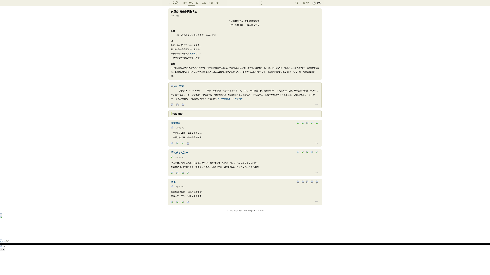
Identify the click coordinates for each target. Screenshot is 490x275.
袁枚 (177, 187)
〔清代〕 (182, 187)
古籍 (204, 3)
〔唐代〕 (182, 128)
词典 (2, 249)
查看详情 (3, 241)
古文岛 (173, 3)
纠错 (262, 211)
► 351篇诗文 (224, 99)
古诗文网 (235, 211)
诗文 (191, 3)
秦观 (177, 157)
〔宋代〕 (182, 157)
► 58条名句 (237, 99)
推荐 (185, 3)
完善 (316, 104)
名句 (198, 3)
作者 (210, 3)
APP (308, 3)
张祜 (177, 16)
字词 (217, 3)
